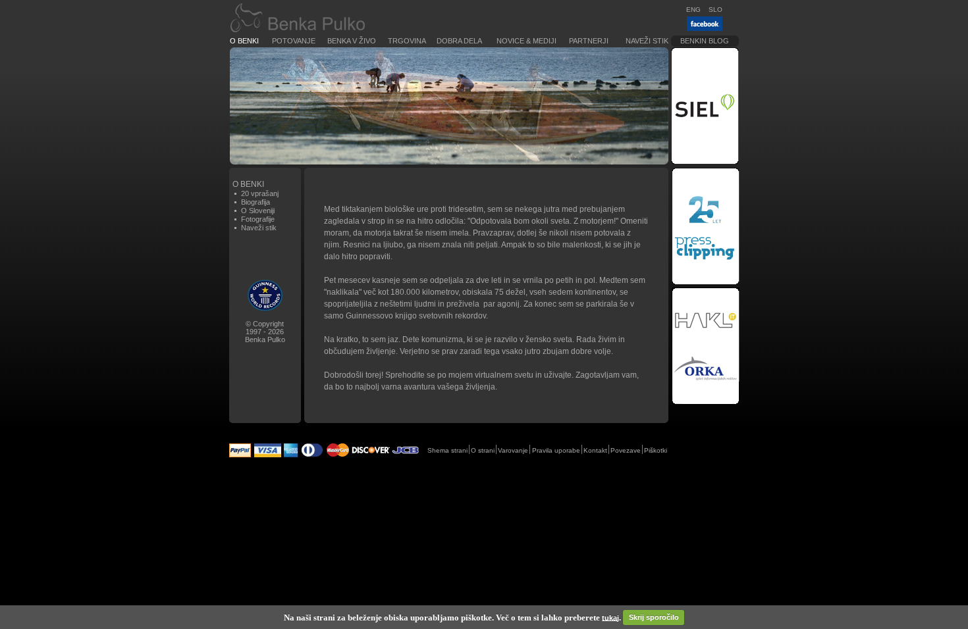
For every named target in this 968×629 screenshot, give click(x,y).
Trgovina (407, 41)
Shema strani (447, 450)
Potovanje (293, 41)
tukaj (610, 617)
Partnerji (588, 41)
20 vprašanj (260, 193)
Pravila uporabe (556, 450)
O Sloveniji (258, 210)
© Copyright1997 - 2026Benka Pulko (265, 331)
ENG (693, 9)
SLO (715, 9)
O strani (483, 450)
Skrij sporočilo (654, 617)
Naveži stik (647, 41)
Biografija (255, 202)
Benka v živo (351, 41)
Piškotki (655, 450)
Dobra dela (459, 41)
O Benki (244, 41)
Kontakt (595, 450)
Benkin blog (704, 41)
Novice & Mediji (526, 41)
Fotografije (258, 219)
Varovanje (513, 450)
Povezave (625, 450)
